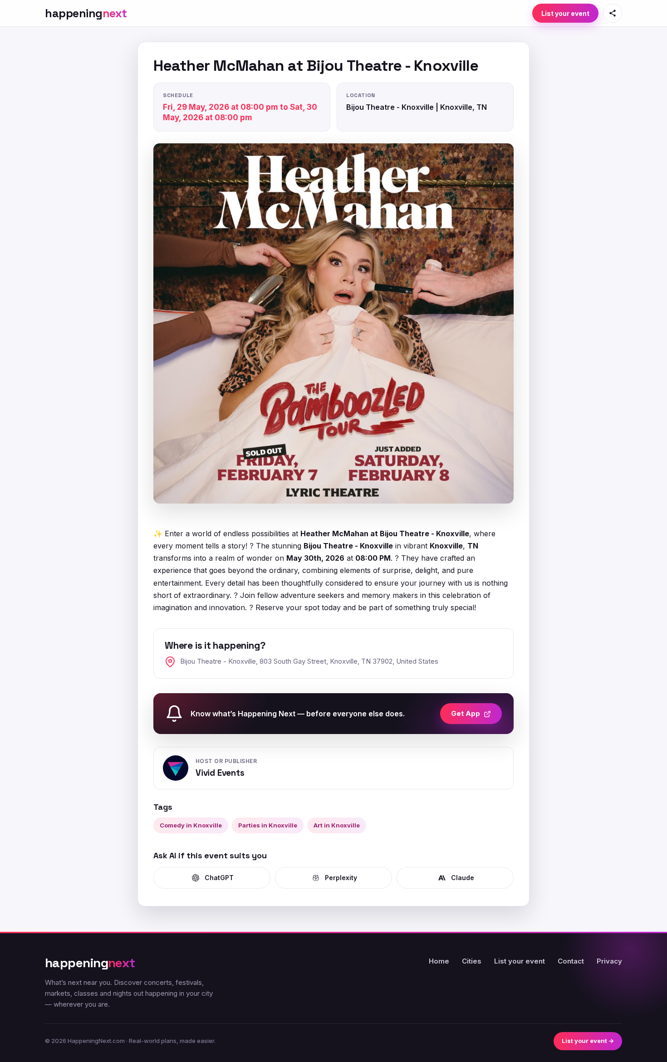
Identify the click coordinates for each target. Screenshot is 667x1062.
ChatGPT (219, 877)
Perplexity (341, 877)
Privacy (609, 961)
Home (439, 961)
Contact (571, 961)
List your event (565, 13)
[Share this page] (612, 13)
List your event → (588, 1040)
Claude (462, 877)
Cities (471, 961)
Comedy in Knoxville (191, 825)
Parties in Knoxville (267, 825)
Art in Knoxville (337, 825)
